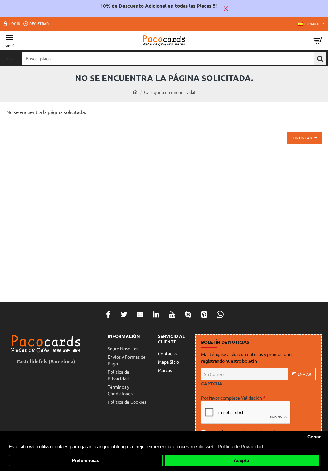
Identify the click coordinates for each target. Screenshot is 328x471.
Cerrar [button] (314, 436)
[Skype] (188, 314)
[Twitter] (124, 314)
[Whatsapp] (220, 314)
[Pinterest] (204, 314)
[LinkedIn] (156, 314)
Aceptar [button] (242, 460)
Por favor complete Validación (231, 398)
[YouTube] (172, 314)
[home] (135, 92)
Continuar (301, 137)
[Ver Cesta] (318, 40)
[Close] (225, 8)
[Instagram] (140, 314)
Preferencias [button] (85, 460)
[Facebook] (108, 314)
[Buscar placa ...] (320, 58)
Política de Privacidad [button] (240, 446)
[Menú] (9, 40)
